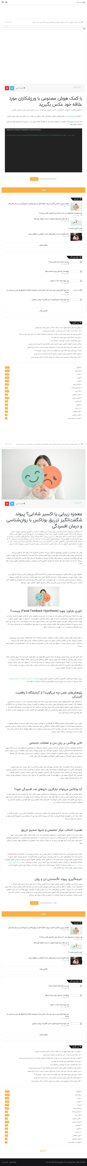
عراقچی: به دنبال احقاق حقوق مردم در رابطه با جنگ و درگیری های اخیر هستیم (58, 327)
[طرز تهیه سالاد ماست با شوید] (76, 284)
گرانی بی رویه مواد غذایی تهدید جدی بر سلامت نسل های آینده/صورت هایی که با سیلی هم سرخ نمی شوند (50, 334)
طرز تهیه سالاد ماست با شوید (59, 281)
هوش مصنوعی (76, 415)
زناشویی (78, 405)
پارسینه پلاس (71, 116)
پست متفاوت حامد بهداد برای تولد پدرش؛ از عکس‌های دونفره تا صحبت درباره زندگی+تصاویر (54, 347)
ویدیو (79, 381)
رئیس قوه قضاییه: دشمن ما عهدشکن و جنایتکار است (65, 341)
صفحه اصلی (13, 1162)
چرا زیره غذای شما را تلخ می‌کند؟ (59, 262)
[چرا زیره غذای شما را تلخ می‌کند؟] (76, 265)
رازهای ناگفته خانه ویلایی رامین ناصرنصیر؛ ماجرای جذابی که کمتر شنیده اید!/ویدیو (57, 354)
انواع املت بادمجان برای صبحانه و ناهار (57, 271)
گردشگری (78, 401)
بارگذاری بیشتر (44, 245)
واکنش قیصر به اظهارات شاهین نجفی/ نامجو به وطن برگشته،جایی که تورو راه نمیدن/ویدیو (55, 344)
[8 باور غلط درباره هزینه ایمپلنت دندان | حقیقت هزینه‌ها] (76, 222)
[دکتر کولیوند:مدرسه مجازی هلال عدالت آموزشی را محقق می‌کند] (76, 237)
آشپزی (79, 378)
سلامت (79, 374)
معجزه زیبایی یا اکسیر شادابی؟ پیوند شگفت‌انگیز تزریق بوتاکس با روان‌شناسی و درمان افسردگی (38, 204)
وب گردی (76, 323)
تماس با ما (5, 1162)
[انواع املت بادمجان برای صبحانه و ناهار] (76, 274)
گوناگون (78, 367)
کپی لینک (34, 179)
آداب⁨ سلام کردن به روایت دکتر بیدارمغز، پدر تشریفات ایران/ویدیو (62, 331)
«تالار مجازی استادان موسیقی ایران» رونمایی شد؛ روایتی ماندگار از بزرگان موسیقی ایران (56, 357)
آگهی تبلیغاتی (77, 411)
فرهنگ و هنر (77, 384)
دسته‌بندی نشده (76, 388)
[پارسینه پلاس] (80, 2)
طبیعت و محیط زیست (74, 418)
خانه (80, 22)
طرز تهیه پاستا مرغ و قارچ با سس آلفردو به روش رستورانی (50, 300)
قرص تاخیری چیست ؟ (75, 228)
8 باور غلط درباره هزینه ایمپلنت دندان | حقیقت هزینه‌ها (51, 219)
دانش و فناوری (73, 22)
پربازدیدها (78, 371)
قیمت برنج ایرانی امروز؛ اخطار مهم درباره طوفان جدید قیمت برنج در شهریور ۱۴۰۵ (57, 350)
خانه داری (78, 391)
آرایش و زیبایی (76, 398)
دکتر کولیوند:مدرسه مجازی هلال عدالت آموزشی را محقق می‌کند (48, 234)
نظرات (43, 190)
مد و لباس (78, 408)
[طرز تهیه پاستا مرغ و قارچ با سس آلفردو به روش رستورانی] (76, 302)
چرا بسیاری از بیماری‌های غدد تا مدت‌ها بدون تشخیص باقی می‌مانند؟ (60, 213)
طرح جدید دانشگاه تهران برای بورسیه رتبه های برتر (66, 337)
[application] (43, 150)
